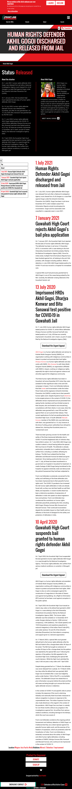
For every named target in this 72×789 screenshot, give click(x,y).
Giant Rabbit (42, 775)
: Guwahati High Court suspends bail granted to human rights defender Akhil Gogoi (14, 193)
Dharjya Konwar (41, 362)
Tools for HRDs (10, 22)
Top (2, 164)
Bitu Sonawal (52, 364)
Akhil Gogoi (39, 352)
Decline (60, 2)
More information (13, 11)
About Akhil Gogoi (8, 64)
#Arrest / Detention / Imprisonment (52, 747)
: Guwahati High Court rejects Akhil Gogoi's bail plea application (13, 178)
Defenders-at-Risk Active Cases (53, 784)
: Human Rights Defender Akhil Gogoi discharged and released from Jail (13, 172)
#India (31, 747)
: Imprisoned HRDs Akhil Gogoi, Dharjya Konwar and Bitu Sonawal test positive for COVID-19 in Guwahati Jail (13, 185)
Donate (27, 22)
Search (62, 22)
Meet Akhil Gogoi (49, 118)
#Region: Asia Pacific (21, 747)
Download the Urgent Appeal (53, 345)
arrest (44, 388)
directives (67, 396)
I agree (51, 2)
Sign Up (36, 764)
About (2, 168)
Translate (67, 28)
